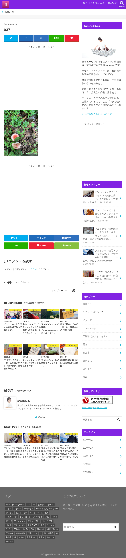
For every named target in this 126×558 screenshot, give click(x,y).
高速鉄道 (9, 541)
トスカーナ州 (11, 517)
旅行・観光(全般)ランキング (94, 407)
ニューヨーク (89, 328)
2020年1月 (88, 456)
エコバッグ (28, 509)
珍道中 (21, 537)
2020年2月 (88, 448)
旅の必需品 (48, 533)
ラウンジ (50, 525)
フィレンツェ (19, 521)
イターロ (18, 509)
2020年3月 (88, 439)
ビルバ (9, 521)
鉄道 (85, 377)
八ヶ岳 (25, 529)
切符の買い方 (52, 529)
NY (34, 505)
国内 (85, 344)
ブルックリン (33, 521)
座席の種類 (20, 533)
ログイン (32, 269)
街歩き (41, 537)
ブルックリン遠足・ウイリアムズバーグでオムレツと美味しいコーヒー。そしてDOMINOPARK (100, 257)
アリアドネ (61, 554)
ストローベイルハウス (39, 513)
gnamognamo (18, 505)
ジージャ (9, 513)
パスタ (54, 517)
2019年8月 (88, 464)
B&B (8, 505)
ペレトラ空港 (47, 521)
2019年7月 (88, 472)
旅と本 (86, 352)
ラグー (9, 529)
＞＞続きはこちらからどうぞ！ (98, 114)
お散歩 (41, 505)
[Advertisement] (41, 79)
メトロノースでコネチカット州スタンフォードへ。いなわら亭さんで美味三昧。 (100, 215)
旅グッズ (87, 361)
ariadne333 (23, 400)
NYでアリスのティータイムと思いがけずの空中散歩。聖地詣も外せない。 (101, 277)
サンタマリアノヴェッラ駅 (47, 509)
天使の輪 (9, 533)
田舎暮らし (31, 537)
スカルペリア (21, 513)
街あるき (87, 369)
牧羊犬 (9, 537)
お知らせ (87, 304)
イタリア (87, 320)
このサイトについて (96, 3)
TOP (85, 3)
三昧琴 (17, 529)
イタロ (9, 509)
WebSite (41, 417)
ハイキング (38, 517)
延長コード (32, 533)
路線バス (50, 537)
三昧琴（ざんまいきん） (95, 336)
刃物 (32, 529)
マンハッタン (19, 525)
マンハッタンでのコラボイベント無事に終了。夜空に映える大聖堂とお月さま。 (100, 197)
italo (28, 505)
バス (47, 517)
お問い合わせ (112, 3)
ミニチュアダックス (36, 525)
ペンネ (9, 525)
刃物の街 (40, 529)
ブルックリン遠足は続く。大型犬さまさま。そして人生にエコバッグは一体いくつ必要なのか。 (100, 236)
